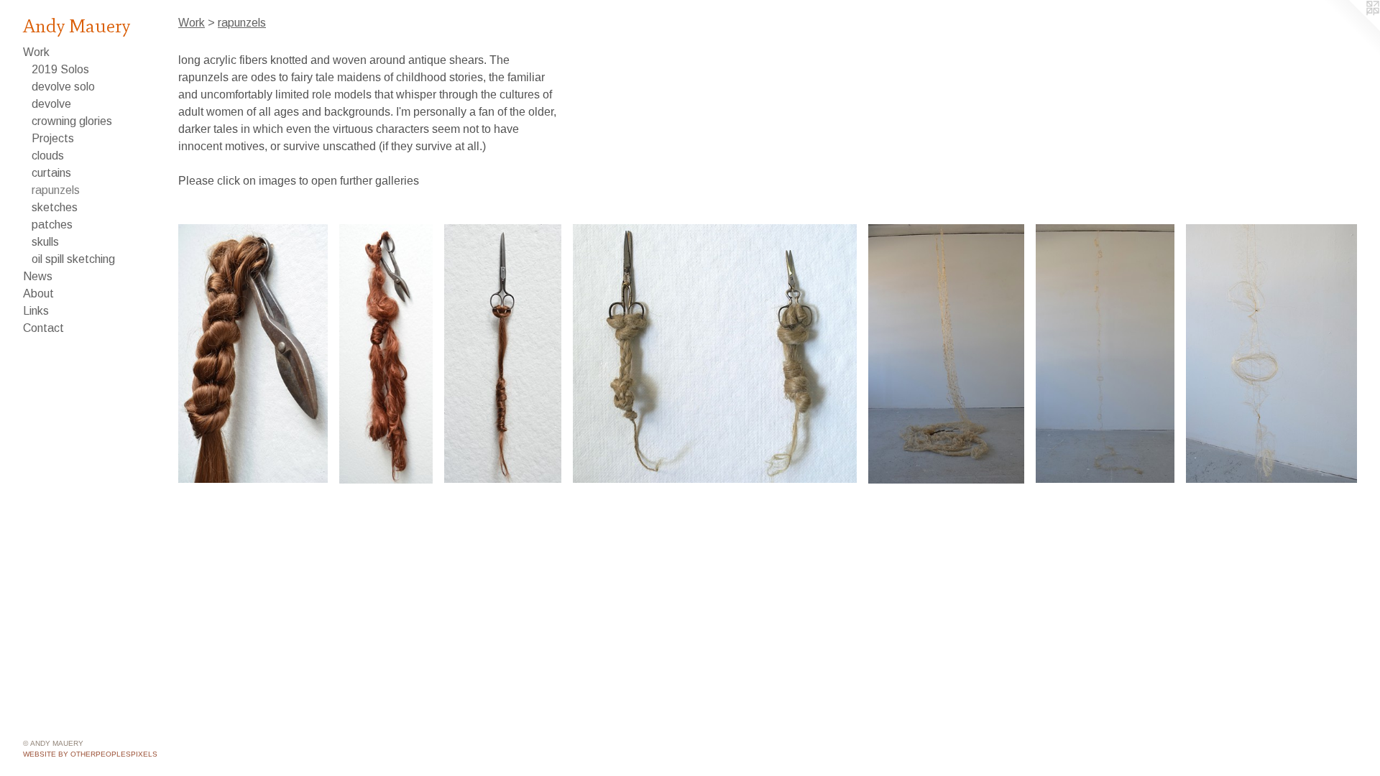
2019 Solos (60, 69)
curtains (51, 173)
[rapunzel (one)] (253, 353)
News (37, 276)
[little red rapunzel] (503, 353)
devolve (51, 104)
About (38, 293)
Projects (53, 138)
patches (52, 224)
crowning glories (72, 121)
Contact (43, 328)
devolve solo (63, 86)
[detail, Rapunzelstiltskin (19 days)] (1271, 353)
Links (36, 311)
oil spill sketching (73, 259)
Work (36, 52)
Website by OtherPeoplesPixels (90, 754)
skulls (45, 242)
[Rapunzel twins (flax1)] (715, 353)
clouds (48, 155)
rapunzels (56, 190)
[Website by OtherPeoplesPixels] (1351, 28)
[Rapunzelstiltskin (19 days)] (1105, 353)
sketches (55, 207)
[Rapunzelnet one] (946, 354)
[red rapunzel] (386, 354)
